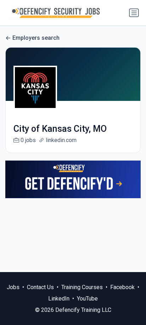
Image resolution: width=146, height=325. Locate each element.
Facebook (122, 287)
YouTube (87, 298)
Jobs (13, 287)
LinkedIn (58, 298)
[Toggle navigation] (134, 13)
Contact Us (40, 287)
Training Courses (82, 287)
